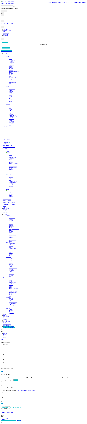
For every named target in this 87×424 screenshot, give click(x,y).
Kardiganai (11, 61)
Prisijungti (5, 34)
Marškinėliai (11, 68)
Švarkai (10, 161)
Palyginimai (5, 31)
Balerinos (11, 91)
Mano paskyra (6, 29)
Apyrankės (11, 106)
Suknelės (11, 79)
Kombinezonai (12, 63)
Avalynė (7, 86)
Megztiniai (11, 72)
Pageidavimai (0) (7, 30)
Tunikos (10, 83)
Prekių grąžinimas (82, 2)
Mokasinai (11, 98)
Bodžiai (10, 59)
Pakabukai (11, 111)
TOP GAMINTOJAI (7, 126)
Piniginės (11, 113)
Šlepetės (10, 101)
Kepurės (10, 109)
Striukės (10, 168)
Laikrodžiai (11, 122)
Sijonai (10, 74)
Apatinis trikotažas (13, 166)
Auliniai (10, 90)
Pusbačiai (11, 100)
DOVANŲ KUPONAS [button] (8, 326)
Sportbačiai (11, 196)
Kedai (10, 97)
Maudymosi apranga (13, 167)
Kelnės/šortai (11, 62)
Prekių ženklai (6, 208)
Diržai (10, 108)
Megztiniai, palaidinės (13, 163)
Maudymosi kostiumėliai (14, 71)
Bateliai (10, 95)
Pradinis (5, 333)
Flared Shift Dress (7, 413)
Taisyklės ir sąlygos (31, 390)
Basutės (10, 92)
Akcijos (5, 210)
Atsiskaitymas (6, 33)
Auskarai (11, 117)
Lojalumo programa (52, 2)
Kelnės (10, 156)
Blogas (4, 206)
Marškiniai (11, 70)
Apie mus (5, 207)
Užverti (2, 20)
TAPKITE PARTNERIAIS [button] (6, 51)
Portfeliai (11, 123)
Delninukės (11, 119)
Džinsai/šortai (12, 60)
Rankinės (11, 114)
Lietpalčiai (11, 67)
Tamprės (10, 81)
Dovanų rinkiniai (12, 182)
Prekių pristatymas (73, 2)
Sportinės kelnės (12, 82)
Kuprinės (11, 110)
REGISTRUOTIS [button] (6, 47)
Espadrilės (11, 96)
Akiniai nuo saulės (13, 116)
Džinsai (10, 155)
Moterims (5, 53)
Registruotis (5, 35)
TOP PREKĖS (6, 139)
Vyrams (5, 148)
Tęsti (2, 371)
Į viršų (2, 403)
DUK (67, 2)
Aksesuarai (8, 104)
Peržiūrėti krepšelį (12, 407)
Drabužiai (7, 56)
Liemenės (11, 66)
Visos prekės (3, 11)
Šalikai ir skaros (12, 115)
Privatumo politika (22, 390)
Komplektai (11, 65)
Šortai (10, 76)
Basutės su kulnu (12, 93)
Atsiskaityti (18, 407)
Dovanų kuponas (61, 2)
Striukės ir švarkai (12, 77)
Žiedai (10, 125)
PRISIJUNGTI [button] (5, 42)
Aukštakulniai (12, 89)
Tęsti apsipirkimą (4, 407)
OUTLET (5, 212)
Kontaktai (5, 209)
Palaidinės (11, 73)
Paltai (10, 78)
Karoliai (10, 120)
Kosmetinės (11, 121)
